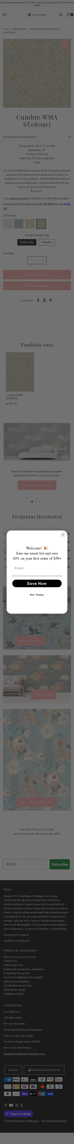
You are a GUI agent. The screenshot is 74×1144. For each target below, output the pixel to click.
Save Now (37, 583)
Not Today (37, 594)
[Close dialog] (63, 534)
